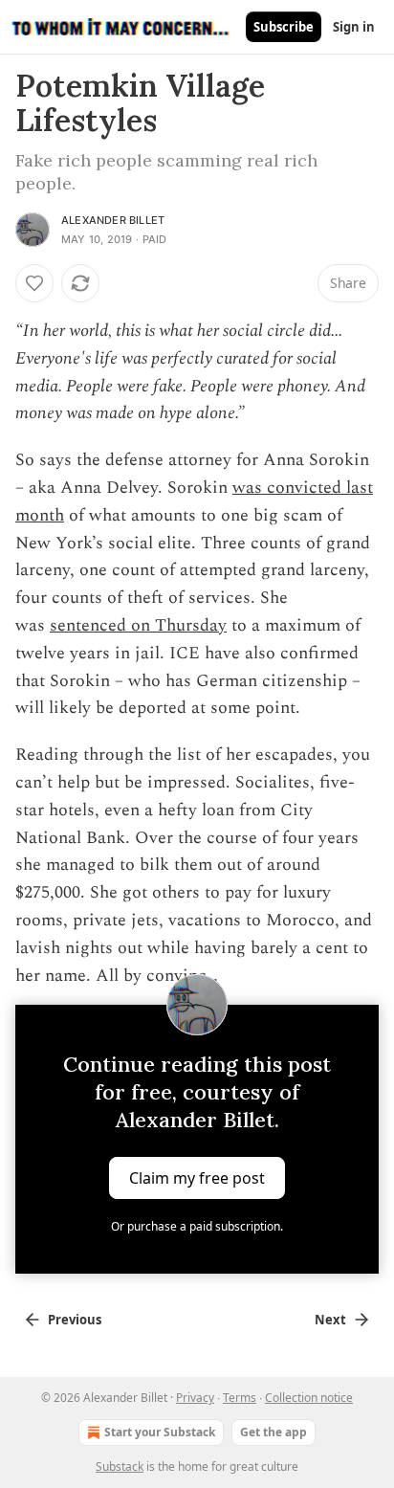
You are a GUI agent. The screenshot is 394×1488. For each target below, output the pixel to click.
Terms (239, 1397)
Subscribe (283, 26)
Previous (74, 1319)
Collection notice (309, 1397)
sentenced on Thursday (138, 625)
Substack (119, 1466)
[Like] (34, 283)
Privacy (195, 1397)
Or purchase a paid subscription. (197, 1226)
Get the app (273, 1432)
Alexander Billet (112, 220)
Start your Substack (159, 1432)
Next (330, 1319)
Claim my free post (197, 1177)
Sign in (354, 26)
